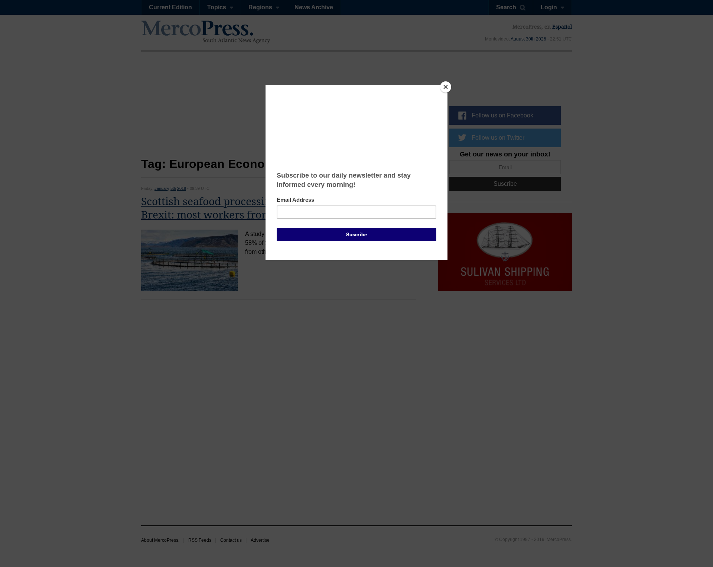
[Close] (445, 87)
